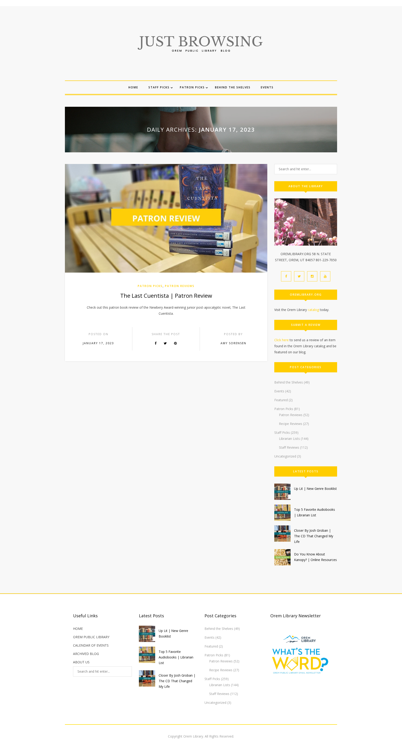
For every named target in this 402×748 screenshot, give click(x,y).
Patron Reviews (179, 286)
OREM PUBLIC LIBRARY (91, 637)
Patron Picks (192, 87)
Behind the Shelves (233, 87)
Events (267, 87)
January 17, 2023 (98, 343)
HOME (78, 628)
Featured (281, 400)
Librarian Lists (289, 438)
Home (133, 87)
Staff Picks (159, 87)
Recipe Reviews (290, 423)
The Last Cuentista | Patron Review (166, 295)
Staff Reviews (289, 447)
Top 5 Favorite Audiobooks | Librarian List (176, 657)
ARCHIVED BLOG (86, 653)
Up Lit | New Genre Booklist (315, 488)
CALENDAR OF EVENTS (91, 645)
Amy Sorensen (233, 343)
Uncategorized (285, 456)
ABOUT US (81, 662)
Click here (281, 340)
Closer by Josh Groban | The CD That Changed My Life (313, 536)
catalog (313, 309)
